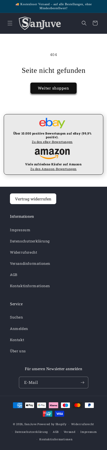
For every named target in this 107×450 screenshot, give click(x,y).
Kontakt (17, 339)
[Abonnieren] (82, 382)
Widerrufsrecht (23, 252)
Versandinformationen (30, 263)
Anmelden (19, 328)
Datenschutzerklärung (30, 241)
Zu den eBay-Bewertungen (52, 142)
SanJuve (30, 424)
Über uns (18, 351)
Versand (70, 432)
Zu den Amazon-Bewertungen (53, 169)
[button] (9, 23)
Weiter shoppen (53, 88)
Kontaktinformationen (30, 285)
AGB (13, 274)
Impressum (20, 229)
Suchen (16, 317)
